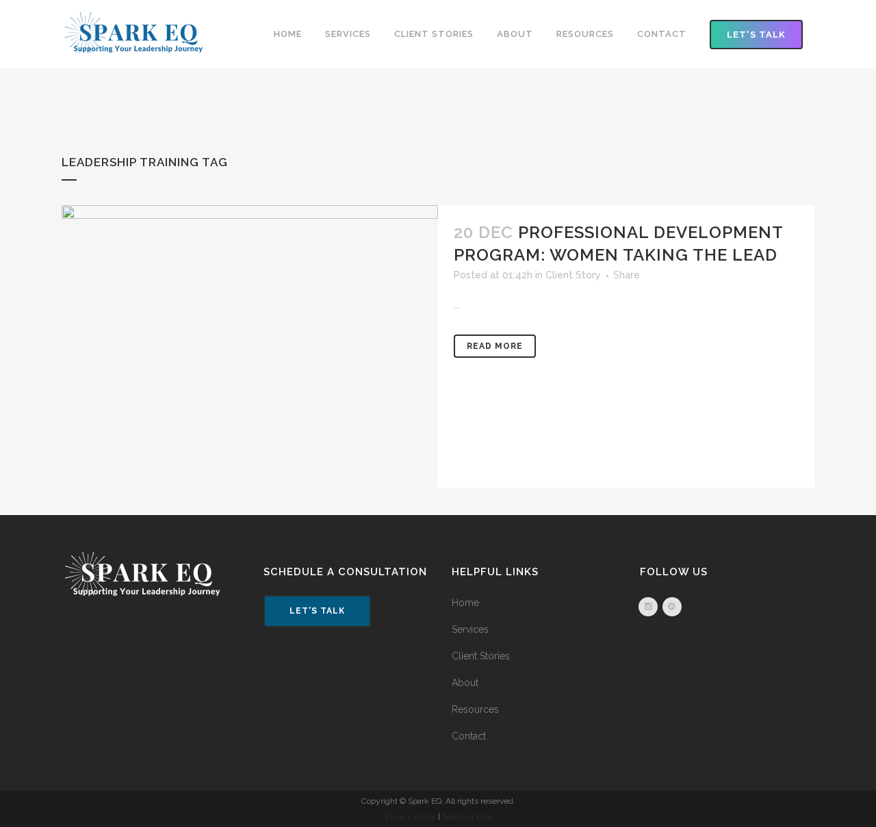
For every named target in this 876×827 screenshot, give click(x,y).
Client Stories (481, 656)
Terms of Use (466, 817)
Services (470, 629)
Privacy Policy (410, 817)
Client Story (573, 275)
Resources (475, 709)
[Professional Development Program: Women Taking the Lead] (250, 346)
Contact (469, 736)
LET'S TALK (756, 34)
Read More (495, 346)
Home (465, 602)
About (465, 682)
